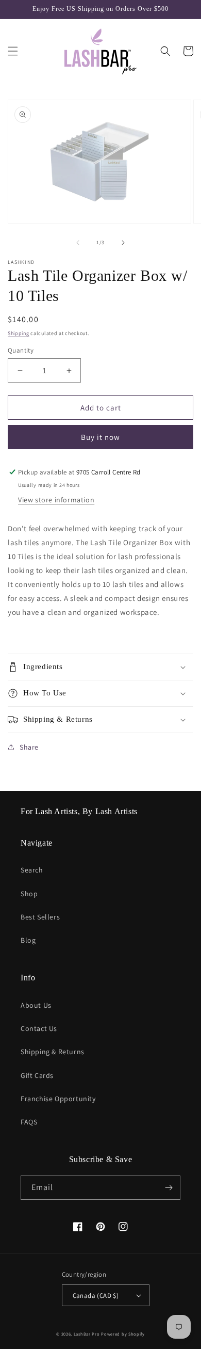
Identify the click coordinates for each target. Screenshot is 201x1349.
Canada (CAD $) (96, 1295)
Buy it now (100, 437)
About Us (36, 1005)
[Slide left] (77, 242)
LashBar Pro (87, 1334)
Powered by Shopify (123, 1334)
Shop (29, 893)
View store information (56, 499)
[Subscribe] (168, 1188)
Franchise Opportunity (58, 1098)
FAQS (29, 1121)
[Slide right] (123, 242)
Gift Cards (37, 1075)
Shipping (18, 333)
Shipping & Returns (53, 1051)
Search (32, 870)
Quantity (21, 350)
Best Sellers (40, 917)
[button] (13, 51)
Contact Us (39, 1028)
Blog (28, 940)
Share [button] (29, 747)
